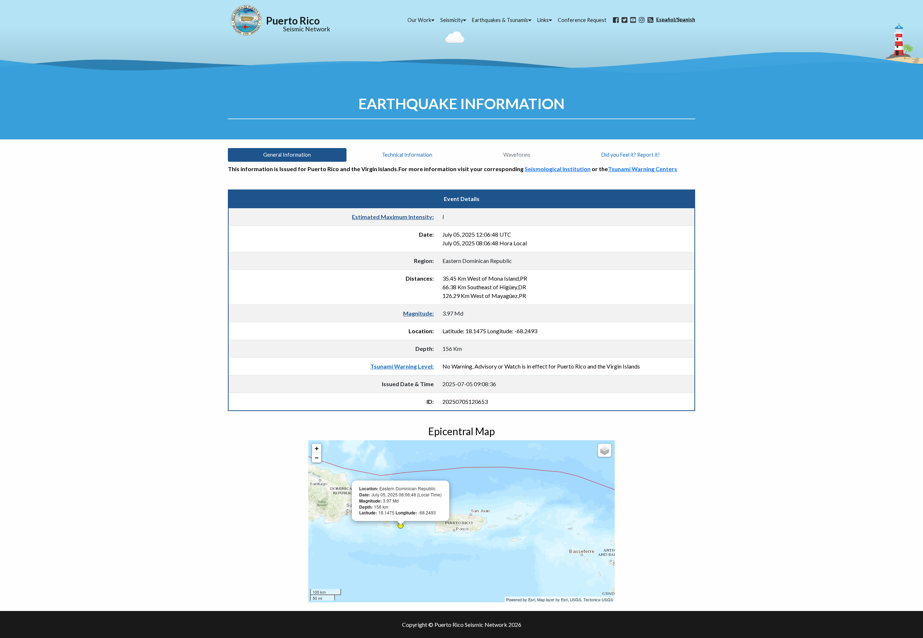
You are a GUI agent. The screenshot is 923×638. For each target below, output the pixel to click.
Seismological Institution (558, 168)
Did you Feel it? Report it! (630, 155)
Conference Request (582, 20)
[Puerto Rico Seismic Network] (246, 20)
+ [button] (317, 448)
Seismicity (451, 20)
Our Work (419, 20)
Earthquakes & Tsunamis (500, 20)
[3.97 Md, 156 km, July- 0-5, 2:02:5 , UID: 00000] (400, 525)
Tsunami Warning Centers (642, 168)
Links (543, 20)
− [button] (317, 457)
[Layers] (604, 450)
